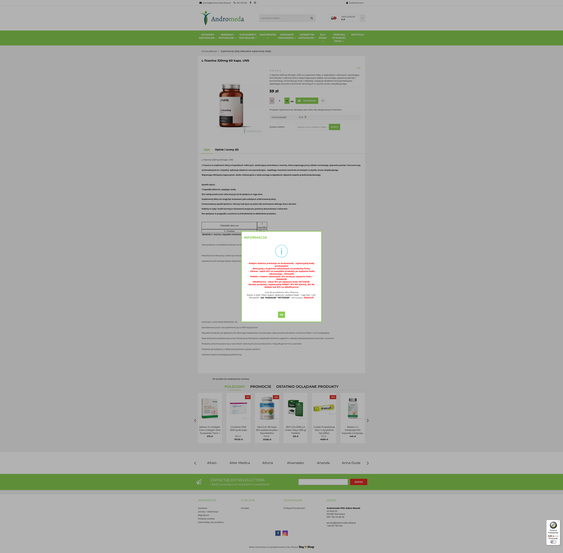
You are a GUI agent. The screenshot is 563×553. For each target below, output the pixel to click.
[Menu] (558, 522)
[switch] (553, 542)
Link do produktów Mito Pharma (281, 292)
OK (281, 314)
